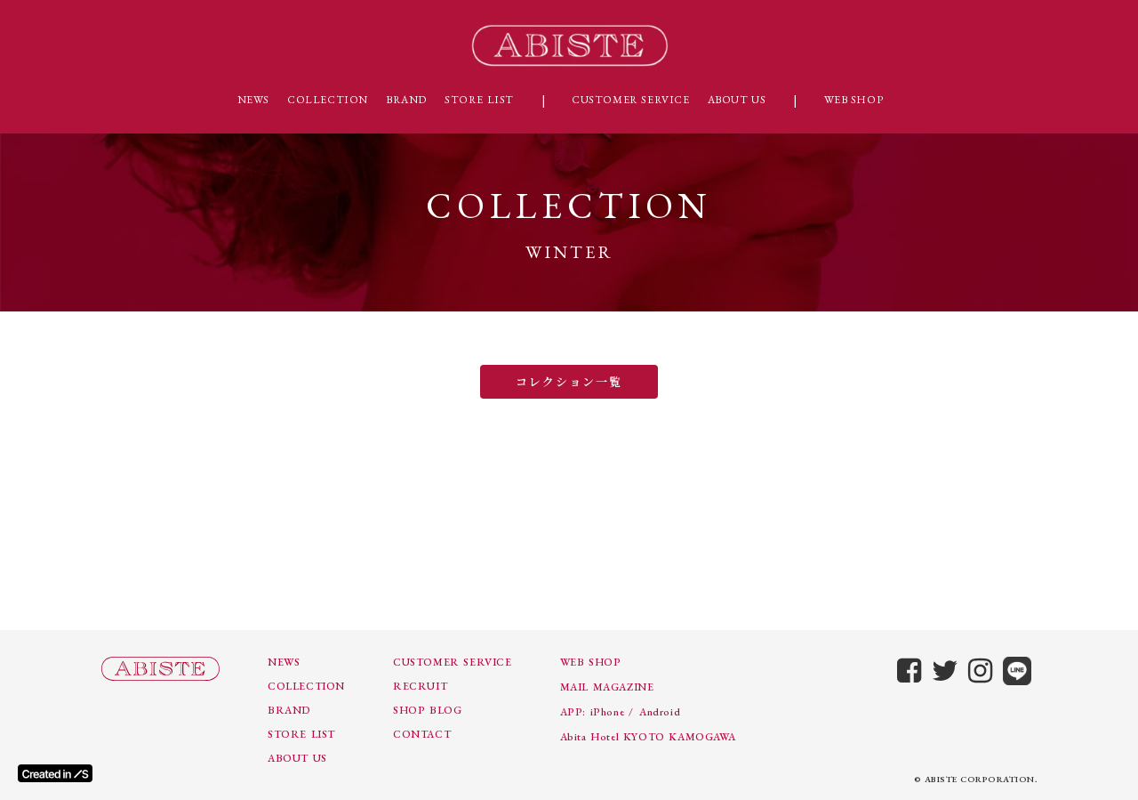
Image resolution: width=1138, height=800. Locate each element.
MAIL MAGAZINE (607, 687)
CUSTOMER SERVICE (631, 100)
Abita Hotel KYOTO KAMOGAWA (648, 736)
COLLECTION (327, 100)
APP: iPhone (592, 712)
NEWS (253, 100)
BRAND (406, 100)
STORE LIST (479, 100)
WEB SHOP (854, 100)
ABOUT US (737, 100)
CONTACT (422, 734)
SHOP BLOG (427, 710)
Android (659, 712)
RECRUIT (420, 686)
